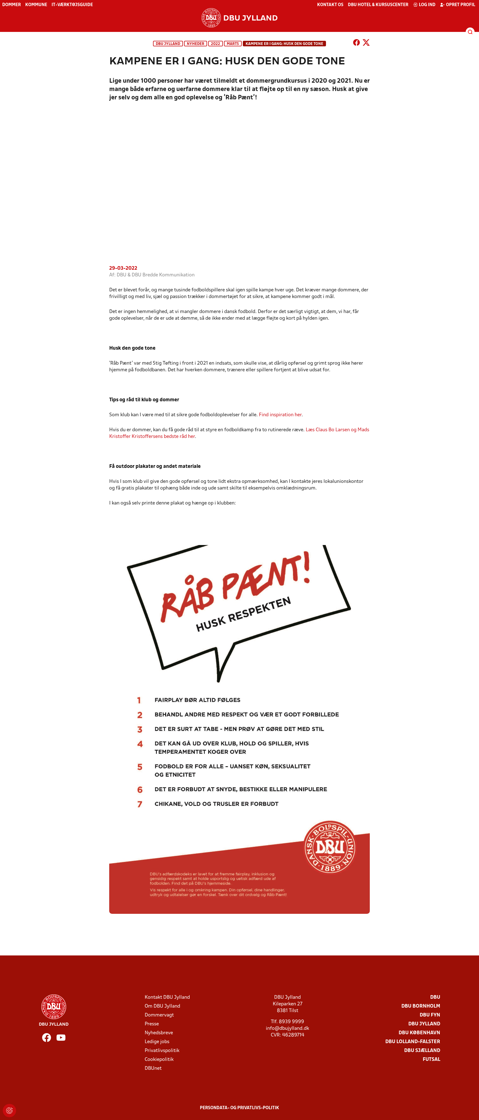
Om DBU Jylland (162, 1006)
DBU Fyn (430, 1015)
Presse (152, 1024)
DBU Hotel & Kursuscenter (378, 5)
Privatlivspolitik (162, 1050)
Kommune (36, 5)
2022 (215, 44)
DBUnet (153, 1068)
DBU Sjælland (422, 1050)
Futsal (431, 1059)
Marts (233, 44)
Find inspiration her (280, 415)
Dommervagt (159, 1015)
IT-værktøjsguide (72, 5)
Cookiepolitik (159, 1059)
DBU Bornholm (420, 1006)
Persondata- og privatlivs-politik (239, 1108)
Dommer (11, 5)
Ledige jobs (157, 1042)
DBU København (419, 1033)
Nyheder (195, 44)
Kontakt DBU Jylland (167, 997)
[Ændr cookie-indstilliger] (9, 1110)
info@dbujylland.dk (287, 1028)
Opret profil (460, 5)
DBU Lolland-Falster (412, 1042)
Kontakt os (330, 5)
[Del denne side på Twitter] (366, 43)
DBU (435, 997)
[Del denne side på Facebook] (356, 43)
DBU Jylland (168, 44)
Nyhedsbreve (159, 1033)
